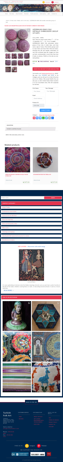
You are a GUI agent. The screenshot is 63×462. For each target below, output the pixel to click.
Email (34, 95)
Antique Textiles (6, 207)
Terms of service (54, 420)
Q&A (49, 13)
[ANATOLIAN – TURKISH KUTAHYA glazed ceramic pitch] (17, 316)
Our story (12, 13)
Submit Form (45, 110)
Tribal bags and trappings (8, 231)
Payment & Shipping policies (14, 128)
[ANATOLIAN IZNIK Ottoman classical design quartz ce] (17, 347)
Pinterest (56, 2)
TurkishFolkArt (26, 460)
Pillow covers (5, 227)
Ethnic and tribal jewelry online (9, 223)
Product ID (36, 102)
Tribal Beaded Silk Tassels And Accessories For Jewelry (15, 235)
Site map (51, 426)
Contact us (7, 1)
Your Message (49, 88)
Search (53, 197)
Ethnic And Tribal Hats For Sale (19, 20)
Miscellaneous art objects (8, 239)
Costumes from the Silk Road (9, 215)
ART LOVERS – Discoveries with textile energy (39, 420)
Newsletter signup (17, 1)
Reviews (26, 13)
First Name (35, 88)
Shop (6, 13)
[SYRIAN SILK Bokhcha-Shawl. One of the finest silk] (17, 377)
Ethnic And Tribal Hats (7, 219)
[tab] (17, 125)
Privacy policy (53, 422)
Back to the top (31, 402)
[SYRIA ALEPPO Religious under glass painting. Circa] (46, 347)
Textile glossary (34, 13)
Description (10, 125)
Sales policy (43, 13)
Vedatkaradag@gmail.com (47, 73)
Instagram (47, 2)
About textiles (19, 13)
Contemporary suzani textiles (9, 211)
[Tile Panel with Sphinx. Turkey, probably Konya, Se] (46, 316)
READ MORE (9, 290)
